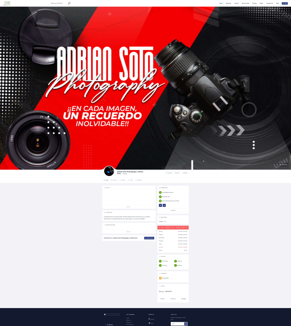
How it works (245, 3)
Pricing (254, 3)
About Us (228, 3)
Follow (184, 298)
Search (236, 3)
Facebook (152, 319)
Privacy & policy (130, 324)
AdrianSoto (168, 291)
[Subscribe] (185, 323)
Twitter (151, 323)
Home (221, 3)
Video (261, 3)
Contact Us (269, 3)
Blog (277, 3)
